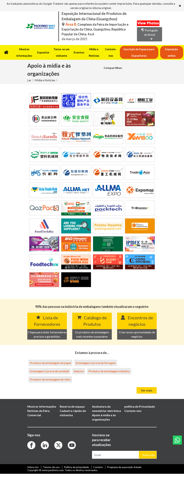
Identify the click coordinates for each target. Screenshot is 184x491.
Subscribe (148, 455)
